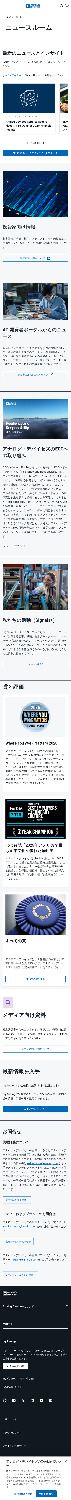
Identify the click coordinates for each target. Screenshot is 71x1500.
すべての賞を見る (35, 979)
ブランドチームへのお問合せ (20, 1274)
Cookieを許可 (46, 1493)
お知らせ (49, 75)
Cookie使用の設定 (22, 1493)
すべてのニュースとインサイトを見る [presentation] (33, 152)
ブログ (59, 75)
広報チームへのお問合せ (18, 1241)
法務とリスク (10, 1419)
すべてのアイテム (12, 75)
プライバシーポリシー (14, 1445)
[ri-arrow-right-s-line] (43, 143)
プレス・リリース (33, 75)
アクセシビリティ (12, 1432)
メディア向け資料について (35, 1049)
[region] (35, 1478)
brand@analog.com (25, 1259)
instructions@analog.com (42, 1163)
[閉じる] (65, 1461)
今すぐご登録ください (35, 1109)
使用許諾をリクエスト (17, 1199)
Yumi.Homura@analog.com (20, 1226)
